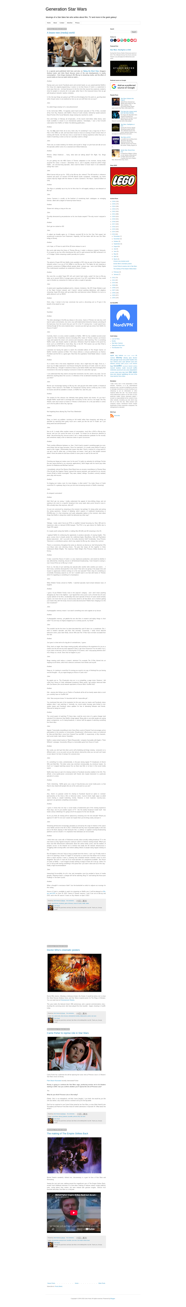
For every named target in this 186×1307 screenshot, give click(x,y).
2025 (113, 204)
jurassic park (120, 363)
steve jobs (113, 374)
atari (116, 355)
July (115, 249)
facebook (61, 903)
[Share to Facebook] (84, 901)
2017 (113, 224)
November (117, 239)
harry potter (126, 360)
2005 (113, 295)
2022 (113, 211)
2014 (113, 231)
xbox (123, 376)
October (116, 241)
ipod (132, 361)
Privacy (77, 23)
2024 (113, 206)
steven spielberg (122, 374)
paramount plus (121, 370)
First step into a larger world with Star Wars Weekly (129, 112)
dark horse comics (129, 355)
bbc (53, 1016)
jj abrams (65, 1116)
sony (120, 372)
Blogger (112, 1298)
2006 (113, 293)
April (115, 256)
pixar (127, 370)
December (117, 236)
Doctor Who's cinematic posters (63, 950)
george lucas (62, 1240)
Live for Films (116, 339)
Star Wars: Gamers (117, 343)
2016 (113, 226)
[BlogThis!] (80, 901)
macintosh (125, 366)
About (55, 23)
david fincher (55, 903)
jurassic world (128, 363)
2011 (113, 280)
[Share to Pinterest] (86, 901)
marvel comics (133, 366)
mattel (124, 368)
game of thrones (69, 903)
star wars (93, 1016)
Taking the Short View (91, 71)
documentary (55, 1240)
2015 (113, 229)
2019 (113, 219)
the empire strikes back (84, 1240)
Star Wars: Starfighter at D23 (120, 50)
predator (112, 372)
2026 (113, 201)
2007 (113, 290)
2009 (113, 285)
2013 (113, 234)
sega (116, 372)
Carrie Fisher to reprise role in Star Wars (68, 1033)
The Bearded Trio (117, 347)
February (116, 272)
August (116, 246)
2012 (113, 277)
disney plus (127, 358)
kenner (135, 363)
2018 (113, 221)
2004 (113, 297)
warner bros (117, 376)
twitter (87, 903)
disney (60, 1116)
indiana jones (83, 1016)
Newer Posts (51, 1283)
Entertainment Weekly (67, 1000)
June (115, 251)
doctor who (57, 1016)
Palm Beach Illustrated (54, 1080)
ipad (123, 361)
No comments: (70, 900)
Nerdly (114, 341)
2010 (113, 282)
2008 (113, 287)
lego (111, 366)
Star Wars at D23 (126, 137)
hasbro (132, 360)
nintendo (113, 370)
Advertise (69, 23)
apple (112, 355)
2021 (113, 214)
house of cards (78, 903)
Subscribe (117, 415)
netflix (83, 903)
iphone (128, 361)
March (116, 259)
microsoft (129, 368)
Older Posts (101, 1283)
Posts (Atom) (58, 1286)
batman (121, 355)
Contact (62, 23)
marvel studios (115, 368)
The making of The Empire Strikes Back (67, 1133)
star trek (125, 372)
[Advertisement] (76, 929)
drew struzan (64, 1016)
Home (49, 23)
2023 (113, 209)
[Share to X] (82, 901)
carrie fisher (55, 1116)
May (115, 254)
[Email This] (78, 901)
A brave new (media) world (61, 32)
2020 (113, 216)
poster (89, 1016)
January (116, 274)
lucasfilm (70, 1116)
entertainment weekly (73, 1016)
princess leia (76, 1116)
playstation (133, 370)
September (117, 244)
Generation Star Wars (66, 9)
